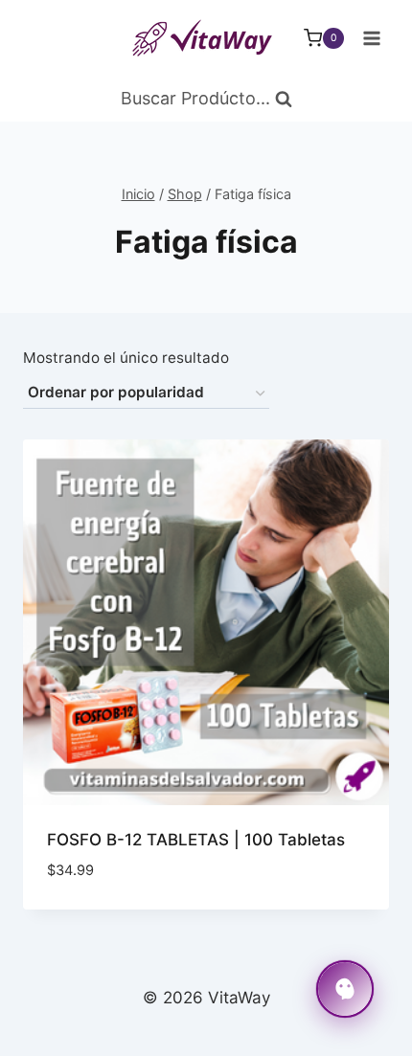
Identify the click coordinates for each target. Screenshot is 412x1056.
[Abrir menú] (371, 38)
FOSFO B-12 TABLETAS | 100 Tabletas (196, 839)
